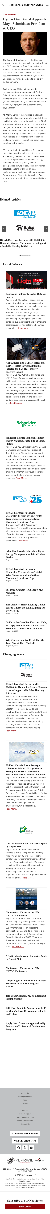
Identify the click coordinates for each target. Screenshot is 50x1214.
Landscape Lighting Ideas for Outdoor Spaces (26, 295)
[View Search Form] (3, 5)
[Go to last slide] (4, 229)
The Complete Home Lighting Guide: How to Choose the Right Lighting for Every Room (25, 607)
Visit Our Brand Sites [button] (25, 1140)
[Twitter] (25, 1147)
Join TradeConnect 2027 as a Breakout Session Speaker (26, 997)
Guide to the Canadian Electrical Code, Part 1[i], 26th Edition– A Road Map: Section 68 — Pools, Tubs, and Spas (26, 625)
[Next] (46, 229)
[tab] (20, 255)
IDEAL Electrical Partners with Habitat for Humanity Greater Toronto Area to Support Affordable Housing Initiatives (23, 243)
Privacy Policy (25, 1114)
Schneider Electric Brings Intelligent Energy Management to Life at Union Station (25, 440)
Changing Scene (9, 15)
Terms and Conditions (25, 1117)
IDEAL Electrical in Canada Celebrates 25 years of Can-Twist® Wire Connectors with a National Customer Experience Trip (24, 517)
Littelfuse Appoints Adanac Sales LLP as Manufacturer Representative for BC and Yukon (26, 1011)
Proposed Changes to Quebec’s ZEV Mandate (24, 591)
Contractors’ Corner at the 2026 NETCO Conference (22, 914)
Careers (25, 1103)
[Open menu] (47, 5)
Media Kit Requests (25, 1121)
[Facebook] (18, 1147)
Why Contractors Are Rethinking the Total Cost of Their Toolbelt (25, 642)
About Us (25, 1093)
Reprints (25, 1110)
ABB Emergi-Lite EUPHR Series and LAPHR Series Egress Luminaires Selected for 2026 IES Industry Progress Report (25, 367)
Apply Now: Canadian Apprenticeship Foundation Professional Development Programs (25, 1026)
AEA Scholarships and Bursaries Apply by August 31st (26, 845)
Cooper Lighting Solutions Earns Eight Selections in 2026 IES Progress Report (26, 983)
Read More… (24, 328)
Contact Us (25, 1124)
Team (25, 1100)
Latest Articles (12, 264)
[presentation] (25, 221)
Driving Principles (25, 1096)
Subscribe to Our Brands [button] (25, 1133)
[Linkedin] (31, 1147)
